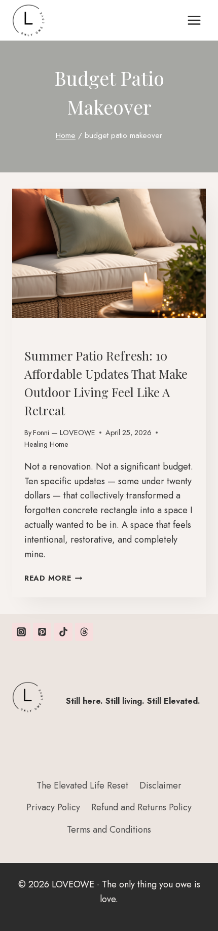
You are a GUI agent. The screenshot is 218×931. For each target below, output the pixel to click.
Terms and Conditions (109, 829)
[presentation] (109, 253)
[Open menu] (194, 20)
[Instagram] (21, 632)
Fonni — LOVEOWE (64, 432)
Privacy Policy (53, 807)
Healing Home (52, 335)
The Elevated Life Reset (82, 785)
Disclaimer (160, 785)
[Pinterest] (42, 632)
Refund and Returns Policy (141, 807)
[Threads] (84, 632)
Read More (53, 578)
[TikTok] (63, 632)
